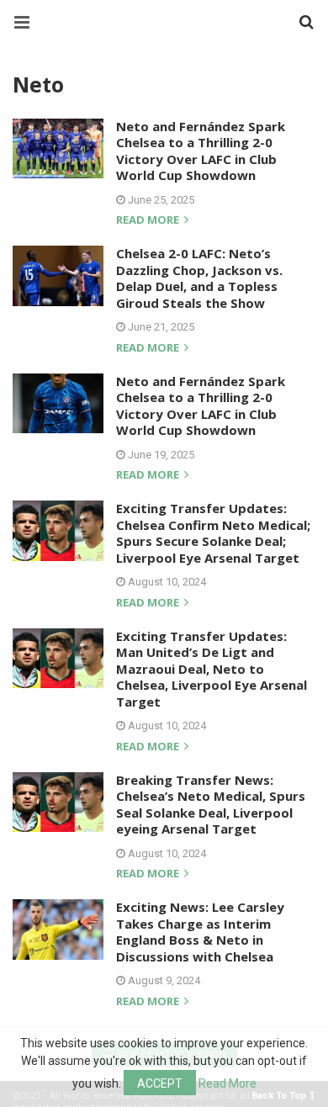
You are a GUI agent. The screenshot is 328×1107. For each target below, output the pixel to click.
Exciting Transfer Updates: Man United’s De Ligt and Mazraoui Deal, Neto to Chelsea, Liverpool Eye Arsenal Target (211, 669)
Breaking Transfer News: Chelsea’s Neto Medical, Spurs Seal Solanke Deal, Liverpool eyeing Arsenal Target (210, 804)
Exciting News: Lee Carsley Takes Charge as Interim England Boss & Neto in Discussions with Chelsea (200, 931)
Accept (160, 1083)
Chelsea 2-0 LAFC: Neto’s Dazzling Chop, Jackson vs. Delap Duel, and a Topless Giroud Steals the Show (199, 278)
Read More (227, 1083)
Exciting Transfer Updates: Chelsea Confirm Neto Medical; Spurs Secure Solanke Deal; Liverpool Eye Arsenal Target (213, 533)
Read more (149, 221)
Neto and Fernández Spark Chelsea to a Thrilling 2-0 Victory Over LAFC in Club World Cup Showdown (200, 151)
